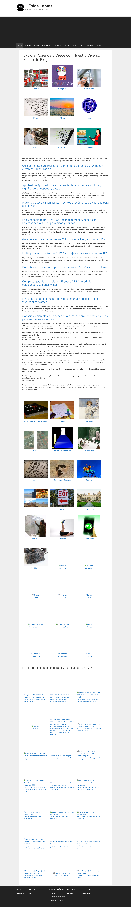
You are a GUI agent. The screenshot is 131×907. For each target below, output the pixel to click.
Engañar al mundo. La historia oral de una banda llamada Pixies (35, 759)
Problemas (36, 656)
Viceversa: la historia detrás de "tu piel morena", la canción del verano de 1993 (36, 789)
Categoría (35, 147)
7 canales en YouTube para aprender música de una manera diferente (35, 847)
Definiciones (57, 45)
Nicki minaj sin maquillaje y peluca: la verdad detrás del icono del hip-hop (88, 759)
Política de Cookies (56, 900)
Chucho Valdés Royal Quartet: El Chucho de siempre (34, 876)
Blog (81, 45)
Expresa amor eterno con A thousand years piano (62, 788)
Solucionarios (89, 509)
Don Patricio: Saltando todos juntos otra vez (88, 876)
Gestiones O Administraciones (35, 421)
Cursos (35, 509)
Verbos (35, 480)
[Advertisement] (65, 29)
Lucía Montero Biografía (23, 893)
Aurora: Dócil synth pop (62, 875)
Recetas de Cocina (36, 627)
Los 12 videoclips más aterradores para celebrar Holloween (88, 788)
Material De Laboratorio (62, 451)
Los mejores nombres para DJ (62, 758)
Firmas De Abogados (62, 147)
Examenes (62, 421)
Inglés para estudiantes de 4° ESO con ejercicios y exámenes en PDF (65, 253)
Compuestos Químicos (62, 480)
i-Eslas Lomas (39, 5)
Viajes (62, 118)
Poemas (89, 480)
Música (35, 451)
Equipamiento (89, 451)
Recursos (62, 539)
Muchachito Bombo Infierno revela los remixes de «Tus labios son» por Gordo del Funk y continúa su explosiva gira (62, 731)
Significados (46, 45)
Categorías (62, 89)
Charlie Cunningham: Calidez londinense (59, 847)
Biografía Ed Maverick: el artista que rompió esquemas (35, 700)
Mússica (35, 728)
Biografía (28, 45)
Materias (62, 568)
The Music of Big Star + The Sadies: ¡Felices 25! (88, 818)
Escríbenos (70, 893)
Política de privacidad (57, 897)
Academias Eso (62, 627)
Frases (36, 45)
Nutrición (89, 147)
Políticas (99, 45)
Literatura (89, 421)
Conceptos (62, 656)
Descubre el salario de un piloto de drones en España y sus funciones (65, 267)
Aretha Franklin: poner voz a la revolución (60, 818)
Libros (75, 45)
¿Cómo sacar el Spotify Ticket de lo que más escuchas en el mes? (88, 700)
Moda (89, 118)
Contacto (90, 45)
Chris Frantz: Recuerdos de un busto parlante (88, 847)
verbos (67, 45)
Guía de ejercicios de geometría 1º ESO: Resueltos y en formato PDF (64, 239)
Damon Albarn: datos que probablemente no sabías (58, 700)
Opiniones (62, 597)
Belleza (89, 597)
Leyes (62, 509)
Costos (89, 627)
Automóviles (89, 539)
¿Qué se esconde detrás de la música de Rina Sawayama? (89, 729)
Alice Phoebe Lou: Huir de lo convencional (33, 818)
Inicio (20, 45)
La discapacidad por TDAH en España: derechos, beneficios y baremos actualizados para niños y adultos (60, 221)
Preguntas (89, 568)
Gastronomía (89, 89)
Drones (35, 597)
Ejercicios (35, 89)
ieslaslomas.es (86, 893)
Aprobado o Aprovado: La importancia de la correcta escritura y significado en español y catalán (61, 187)
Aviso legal (53, 893)
